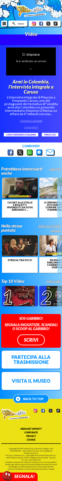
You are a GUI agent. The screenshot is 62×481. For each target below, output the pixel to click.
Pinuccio (50, 134)
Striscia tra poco (20, 260)
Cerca (21, 23)
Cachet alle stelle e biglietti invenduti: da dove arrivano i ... (20, 206)
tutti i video (53, 281)
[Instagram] (34, 23)
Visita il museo (31, 381)
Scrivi (31, 340)
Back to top (33, 399)
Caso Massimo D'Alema (21, 134)
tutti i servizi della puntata (50, 228)
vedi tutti (55, 169)
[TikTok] (55, 23)
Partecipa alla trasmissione (31, 359)
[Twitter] (48, 23)
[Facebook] (41, 23)
